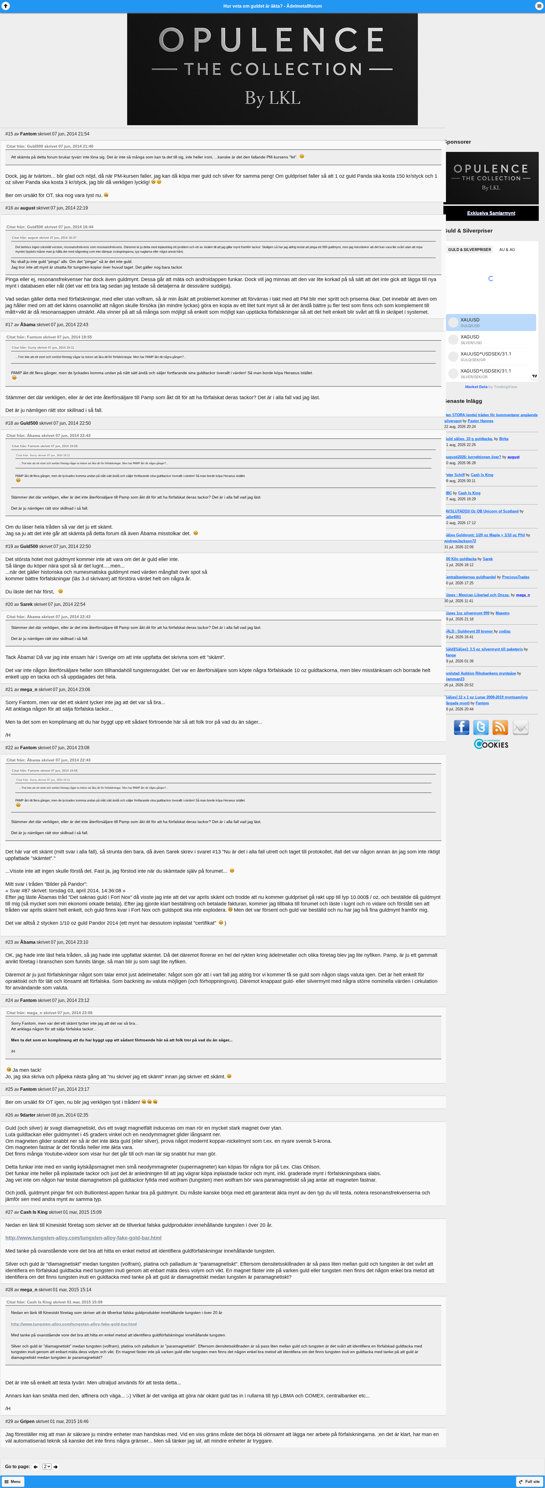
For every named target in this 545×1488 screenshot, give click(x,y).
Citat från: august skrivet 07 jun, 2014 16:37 (44, 237)
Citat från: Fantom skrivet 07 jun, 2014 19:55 (49, 337)
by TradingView (491, 386)
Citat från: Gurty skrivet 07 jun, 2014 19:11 (43, 347)
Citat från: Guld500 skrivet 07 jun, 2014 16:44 (50, 227)
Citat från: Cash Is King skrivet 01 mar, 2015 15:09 (54, 1302)
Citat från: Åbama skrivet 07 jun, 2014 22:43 (49, 435)
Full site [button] (532, 1482)
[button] (5, 6)
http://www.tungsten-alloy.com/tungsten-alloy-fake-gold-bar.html (83, 1238)
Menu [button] (15, 1482)
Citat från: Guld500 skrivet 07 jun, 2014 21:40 (50, 146)
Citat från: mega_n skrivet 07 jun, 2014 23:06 (50, 1012)
